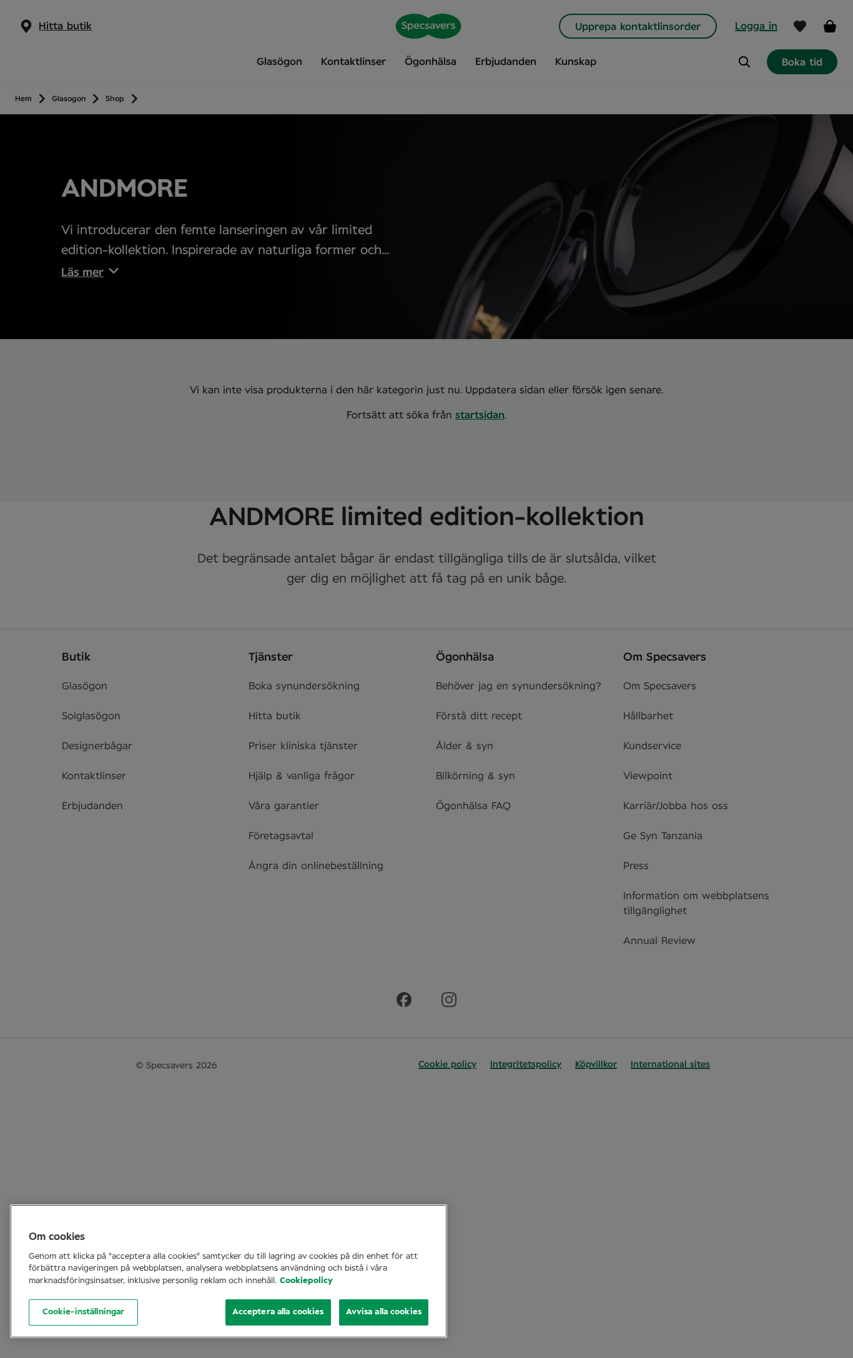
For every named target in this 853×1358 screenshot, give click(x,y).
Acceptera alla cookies (278, 1312)
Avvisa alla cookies (384, 1312)
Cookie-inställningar (83, 1312)
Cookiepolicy (306, 1281)
